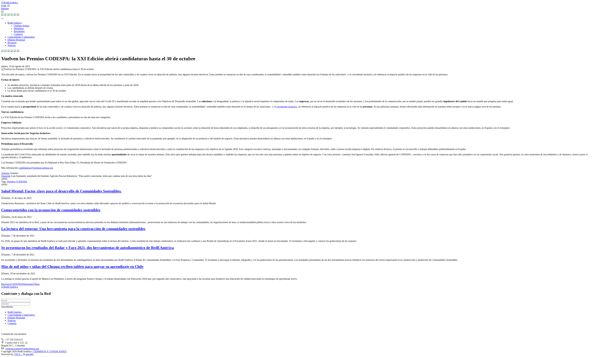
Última (36, 284)
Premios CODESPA (17, 181)
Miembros (19, 28)
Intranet (5, 8)
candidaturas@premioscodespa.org (36, 168)
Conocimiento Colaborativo (21, 37)
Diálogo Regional (16, 39)
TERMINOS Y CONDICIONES (49, 351)
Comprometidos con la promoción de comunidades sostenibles (50, 210)
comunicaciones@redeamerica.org (22, 348)
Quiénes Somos (21, 25)
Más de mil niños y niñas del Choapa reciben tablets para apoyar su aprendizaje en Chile (72, 267)
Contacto (18, 34)
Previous (5, 284)
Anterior (5, 173)
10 (22, 284)
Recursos (12, 42)
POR (4, 5)
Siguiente (5, 176)
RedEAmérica (15, 23)
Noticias (12, 45)
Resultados (19, 31)
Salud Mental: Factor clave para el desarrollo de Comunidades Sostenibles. (61, 191)
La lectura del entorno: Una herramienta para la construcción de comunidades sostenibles (73, 229)
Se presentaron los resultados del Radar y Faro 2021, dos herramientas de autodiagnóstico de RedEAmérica (87, 248)
